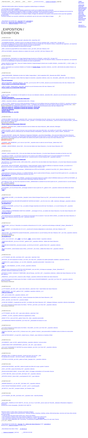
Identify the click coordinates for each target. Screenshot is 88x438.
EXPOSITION (82, 18)
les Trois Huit (41, 418)
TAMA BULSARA (81, 2)
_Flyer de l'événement (7, 80)
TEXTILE (80, 12)
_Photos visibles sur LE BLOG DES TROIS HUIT (13, 84)
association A (29, 21)
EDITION (80, 13)
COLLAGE (81, 14)
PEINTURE (81, 10)
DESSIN (80, 17)
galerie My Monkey (13, 23)
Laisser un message (51, 1)
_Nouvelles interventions (7, 97)
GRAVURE (81, 5)
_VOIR (2, 132)
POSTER (80, 6)
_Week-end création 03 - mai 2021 (10, 112)
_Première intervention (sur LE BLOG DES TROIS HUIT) (15, 98)
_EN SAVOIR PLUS (6, 175)
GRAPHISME (82, 16)
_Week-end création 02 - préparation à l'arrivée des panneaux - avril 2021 (20, 108)
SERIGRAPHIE (82, 8)
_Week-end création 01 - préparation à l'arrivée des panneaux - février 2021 (20, 107)
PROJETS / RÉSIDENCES (82, 26)
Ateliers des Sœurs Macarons (16, 22)
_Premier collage (5, 110)
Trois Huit (20, 21)
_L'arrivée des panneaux (7, 109)
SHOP (80, 22)
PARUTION (81, 20)
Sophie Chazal (36, 67)
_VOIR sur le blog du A (7, 292)
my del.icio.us (23, 428)
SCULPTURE (82, 9)
